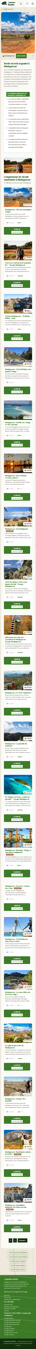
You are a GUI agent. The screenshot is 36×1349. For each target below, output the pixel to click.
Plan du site (7, 1297)
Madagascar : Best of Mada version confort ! (15, 476)
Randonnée (21, 56)
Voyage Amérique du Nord (12, 1322)
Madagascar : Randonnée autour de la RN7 (18, 1153)
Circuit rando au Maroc (18, 1270)
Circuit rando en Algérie (18, 1261)
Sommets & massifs (10, 1309)
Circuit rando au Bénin (18, 1265)
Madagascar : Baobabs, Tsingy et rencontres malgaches (18, 852)
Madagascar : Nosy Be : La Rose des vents (17, 887)
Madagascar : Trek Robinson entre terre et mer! (16, 940)
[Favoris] (30, 190)
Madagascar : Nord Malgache (16, 530)
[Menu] (21, 4)
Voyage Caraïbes (9, 1328)
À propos (7, 1295)
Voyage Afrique (8, 1318)
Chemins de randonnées (11, 1307)
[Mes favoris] (27, 3)
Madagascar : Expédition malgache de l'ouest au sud (15, 1207)
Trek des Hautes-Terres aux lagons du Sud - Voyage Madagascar (16, 584)
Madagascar (10, 56)
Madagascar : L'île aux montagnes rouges (18, 210)
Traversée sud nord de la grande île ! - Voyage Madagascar (18, 264)
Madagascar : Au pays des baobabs (15, 1100)
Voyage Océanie (9, 1334)
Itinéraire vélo (8, 1304)
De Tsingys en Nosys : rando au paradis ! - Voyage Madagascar (17, 798)
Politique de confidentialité (12, 1299)
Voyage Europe (8, 1330)
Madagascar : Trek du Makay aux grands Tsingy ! (18, 370)
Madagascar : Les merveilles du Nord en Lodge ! (17, 993)
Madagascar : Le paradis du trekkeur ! (16, 744)
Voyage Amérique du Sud (11, 1324)
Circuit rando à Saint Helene (18, 1257)
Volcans (6, 1311)
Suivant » (22, 1240)
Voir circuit (16, 232)
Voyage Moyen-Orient (11, 1332)
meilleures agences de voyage (13, 1286)
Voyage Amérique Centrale (12, 1320)
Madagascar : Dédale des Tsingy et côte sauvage (18, 423)
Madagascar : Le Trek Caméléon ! (18, 692)
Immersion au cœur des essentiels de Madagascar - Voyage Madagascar (16, 639)
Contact (18, 1345)
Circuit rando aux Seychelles (18, 1252)
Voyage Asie (8, 1326)
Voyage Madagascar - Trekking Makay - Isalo (17, 317)
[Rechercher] (33, 4)
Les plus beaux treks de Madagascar (14, 1046)
